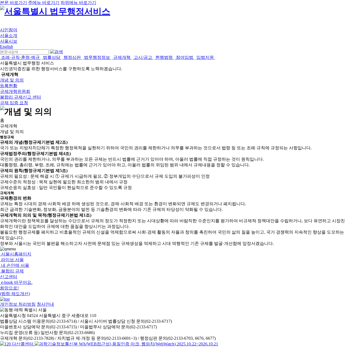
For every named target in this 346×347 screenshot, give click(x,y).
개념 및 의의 (12, 80)
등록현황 (8, 85)
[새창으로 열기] (17, 344)
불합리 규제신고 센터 (20, 97)
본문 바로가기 (13, 2)
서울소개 (8, 35)
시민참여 (8, 30)
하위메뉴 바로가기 (78, 2)
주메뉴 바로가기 (43, 2)
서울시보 (8, 41)
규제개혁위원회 (15, 91)
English (6, 46)
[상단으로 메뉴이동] (5, 299)
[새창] (126, 344)
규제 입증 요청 (14, 102)
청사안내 (45, 304)
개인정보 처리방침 (18, 304)
